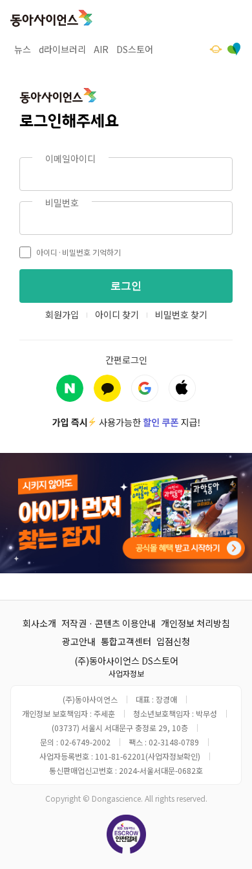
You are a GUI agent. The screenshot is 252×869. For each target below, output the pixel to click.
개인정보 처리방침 (195, 623)
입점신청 (173, 641)
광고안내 (79, 641)
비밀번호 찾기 (181, 314)
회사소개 (39, 623)
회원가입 (62, 314)
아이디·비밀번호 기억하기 (78, 252)
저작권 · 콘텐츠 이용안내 (108, 623)
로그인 (126, 285)
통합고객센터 (126, 641)
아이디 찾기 (117, 314)
